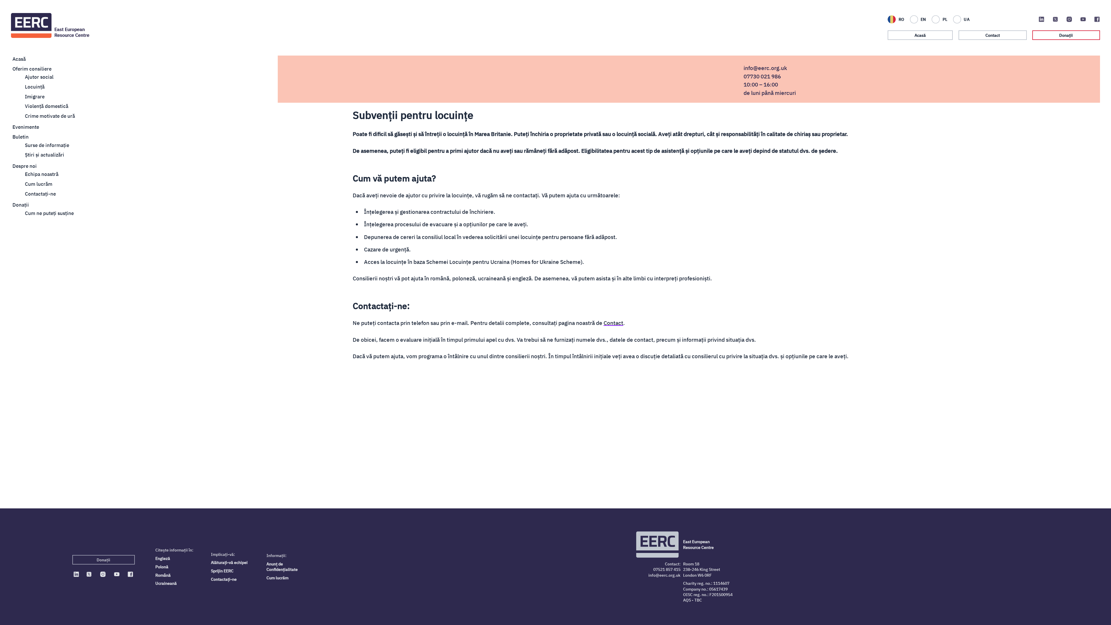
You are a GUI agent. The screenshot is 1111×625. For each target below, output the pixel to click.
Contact (992, 35)
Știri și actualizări (44, 155)
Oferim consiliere (31, 69)
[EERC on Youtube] (1083, 19)
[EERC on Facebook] (1097, 19)
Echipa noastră (41, 174)
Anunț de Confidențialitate (282, 566)
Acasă (920, 35)
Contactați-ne (224, 579)
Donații (1066, 35)
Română (163, 575)
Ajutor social (39, 77)
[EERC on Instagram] (1069, 19)
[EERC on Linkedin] (1041, 19)
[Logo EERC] (31, 25)
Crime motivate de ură (50, 116)
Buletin (20, 137)
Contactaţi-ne (40, 194)
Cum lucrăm (38, 184)
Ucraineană (166, 583)
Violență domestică (46, 106)
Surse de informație (47, 145)
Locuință (35, 87)
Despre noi (24, 166)
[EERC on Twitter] (1055, 19)
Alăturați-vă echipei (229, 562)
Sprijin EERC (222, 570)
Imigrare (35, 96)
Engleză (162, 558)
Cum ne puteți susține (49, 213)
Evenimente (25, 127)
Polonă (161, 566)
